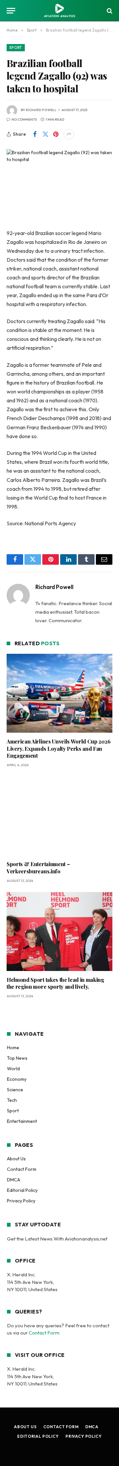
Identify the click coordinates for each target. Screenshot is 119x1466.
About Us (16, 1159)
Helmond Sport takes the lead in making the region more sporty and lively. (55, 983)
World (13, 1069)
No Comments (24, 119)
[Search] (108, 10)
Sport (15, 47)
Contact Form (21, 1169)
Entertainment (22, 1121)
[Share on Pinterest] (56, 134)
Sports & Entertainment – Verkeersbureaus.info (38, 868)
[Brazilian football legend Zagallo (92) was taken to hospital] (59, 183)
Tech (12, 1100)
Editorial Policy (22, 1190)
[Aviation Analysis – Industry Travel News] (59, 10)
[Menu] (11, 10)
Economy (16, 1079)
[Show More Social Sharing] (68, 134)
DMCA (13, 1180)
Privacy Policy (21, 1201)
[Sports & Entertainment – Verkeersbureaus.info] (59, 815)
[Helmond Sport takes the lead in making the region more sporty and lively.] (59, 931)
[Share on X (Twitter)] (45, 134)
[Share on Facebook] (35, 134)
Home (13, 1048)
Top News (17, 1058)
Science (15, 1090)
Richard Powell (41, 110)
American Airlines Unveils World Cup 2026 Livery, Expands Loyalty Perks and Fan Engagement (58, 748)
